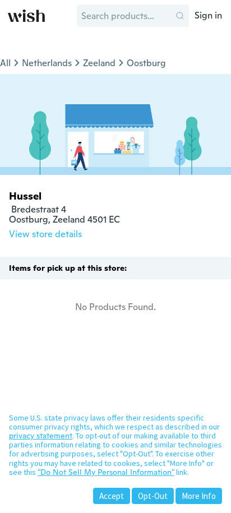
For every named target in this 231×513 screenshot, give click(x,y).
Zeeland (99, 63)
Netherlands (47, 63)
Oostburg (146, 63)
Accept (111, 496)
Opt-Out (153, 496)
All (5, 63)
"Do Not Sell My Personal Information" (106, 472)
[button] (180, 15)
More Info (199, 496)
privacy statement (40, 436)
